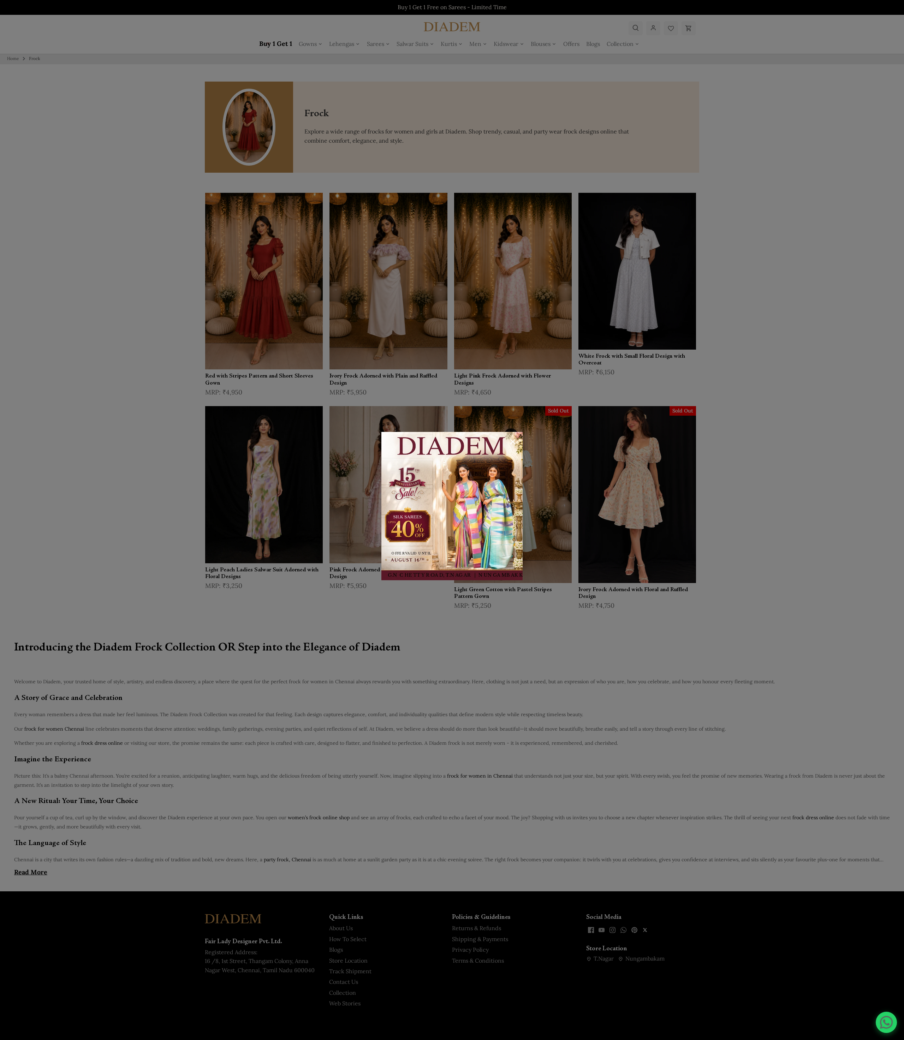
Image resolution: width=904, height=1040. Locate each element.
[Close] (513, 442)
